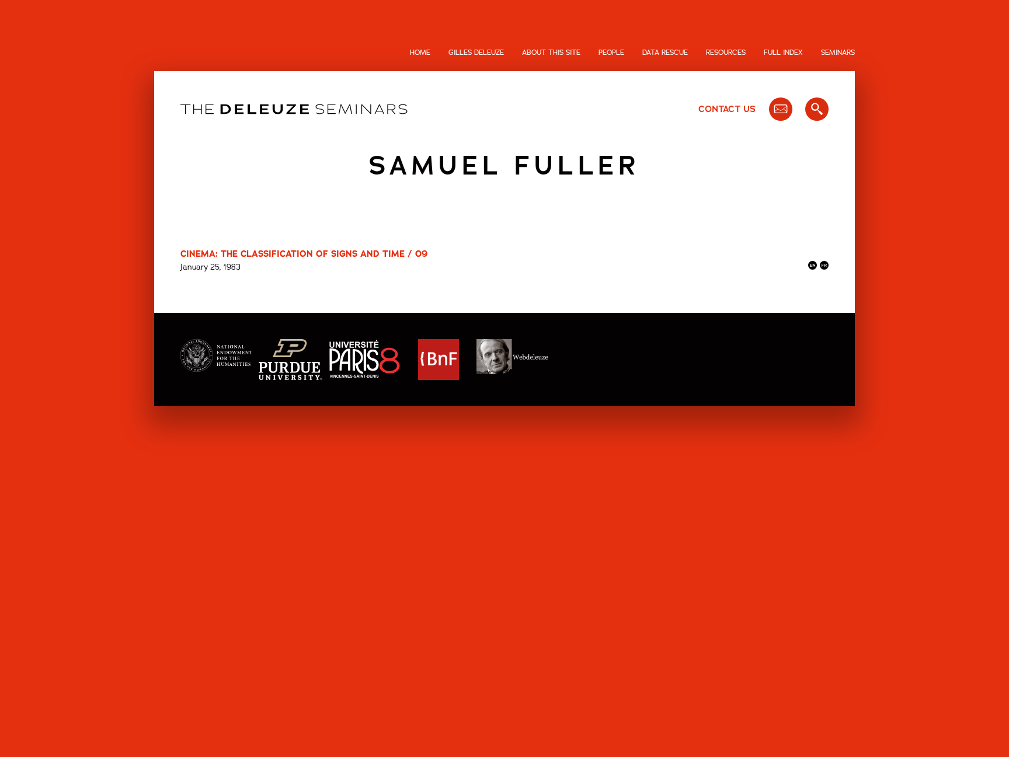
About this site (551, 52)
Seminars (838, 52)
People (611, 52)
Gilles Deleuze (476, 52)
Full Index (783, 52)
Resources (726, 52)
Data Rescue (665, 52)
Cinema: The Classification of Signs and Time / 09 (303, 254)
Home (420, 52)
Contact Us (727, 109)
